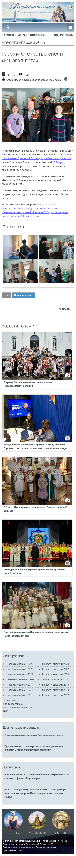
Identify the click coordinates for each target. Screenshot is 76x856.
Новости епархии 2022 (55, 669)
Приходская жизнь (23, 295)
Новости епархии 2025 (20, 663)
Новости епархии (38, 35)
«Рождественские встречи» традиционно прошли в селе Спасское (34, 571)
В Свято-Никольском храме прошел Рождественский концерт (35, 509)
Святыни (13, 833)
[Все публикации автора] (66, 80)
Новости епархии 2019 (62, 35)
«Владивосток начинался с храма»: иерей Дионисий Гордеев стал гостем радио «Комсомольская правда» (35, 446)
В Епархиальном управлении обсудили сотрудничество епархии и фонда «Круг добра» (36, 776)
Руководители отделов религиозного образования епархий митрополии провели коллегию (33, 748)
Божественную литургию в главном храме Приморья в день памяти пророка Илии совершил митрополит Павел (36, 793)
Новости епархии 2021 (20, 674)
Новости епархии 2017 (20, 684)
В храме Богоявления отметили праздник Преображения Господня (28, 384)
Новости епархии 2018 (55, 679)
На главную (8, 35)
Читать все (64, 309)
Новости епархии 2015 (20, 689)
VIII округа (59, 162)
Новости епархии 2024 (55, 663)
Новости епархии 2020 (55, 674)
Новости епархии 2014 (55, 689)
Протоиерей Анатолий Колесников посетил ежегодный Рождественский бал (36, 634)
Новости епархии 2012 (55, 695)
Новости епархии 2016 (55, 684)
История (61, 833)
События (22, 35)
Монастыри (37, 833)
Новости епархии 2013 (20, 695)
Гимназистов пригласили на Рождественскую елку (34, 735)
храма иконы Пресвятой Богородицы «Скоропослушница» (36, 158)
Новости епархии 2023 (20, 669)
